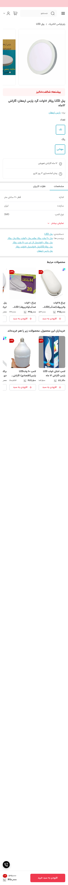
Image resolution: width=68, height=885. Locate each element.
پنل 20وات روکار (23, 238)
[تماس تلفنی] (6, 864)
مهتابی (60, 149)
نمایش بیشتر (57, 223)
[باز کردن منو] (62, 13)
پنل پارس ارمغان (45, 251)
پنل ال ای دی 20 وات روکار (25, 243)
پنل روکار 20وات (45, 243)
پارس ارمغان (55, 113)
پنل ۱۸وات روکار (23, 247)
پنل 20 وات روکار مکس (42, 238)
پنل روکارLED (46, 247)
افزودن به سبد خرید (48, 878)
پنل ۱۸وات (35, 247)
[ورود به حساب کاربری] (6, 13)
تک (60, 130)
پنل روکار (11, 238)
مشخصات (59, 186)
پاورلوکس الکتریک (56, 24)
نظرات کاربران (39, 186)
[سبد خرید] (15, 13)
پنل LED (40, 24)
